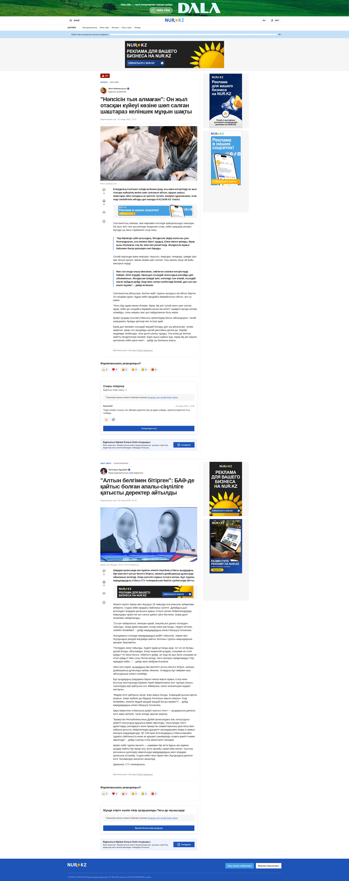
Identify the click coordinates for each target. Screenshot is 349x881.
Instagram (186, 445)
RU (264, 20)
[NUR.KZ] (174, 20)
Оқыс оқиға (127, 27)
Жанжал (115, 27)
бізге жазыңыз (145, 350)
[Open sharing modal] (104, 212)
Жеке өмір (104, 27)
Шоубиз (72, 27)
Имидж (137, 27)
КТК (142, 580)
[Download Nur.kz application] (174, 8)
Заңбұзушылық (120, 463)
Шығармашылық (89, 27)
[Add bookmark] (104, 221)
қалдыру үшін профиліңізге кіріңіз (163, 397)
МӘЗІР (77, 20)
